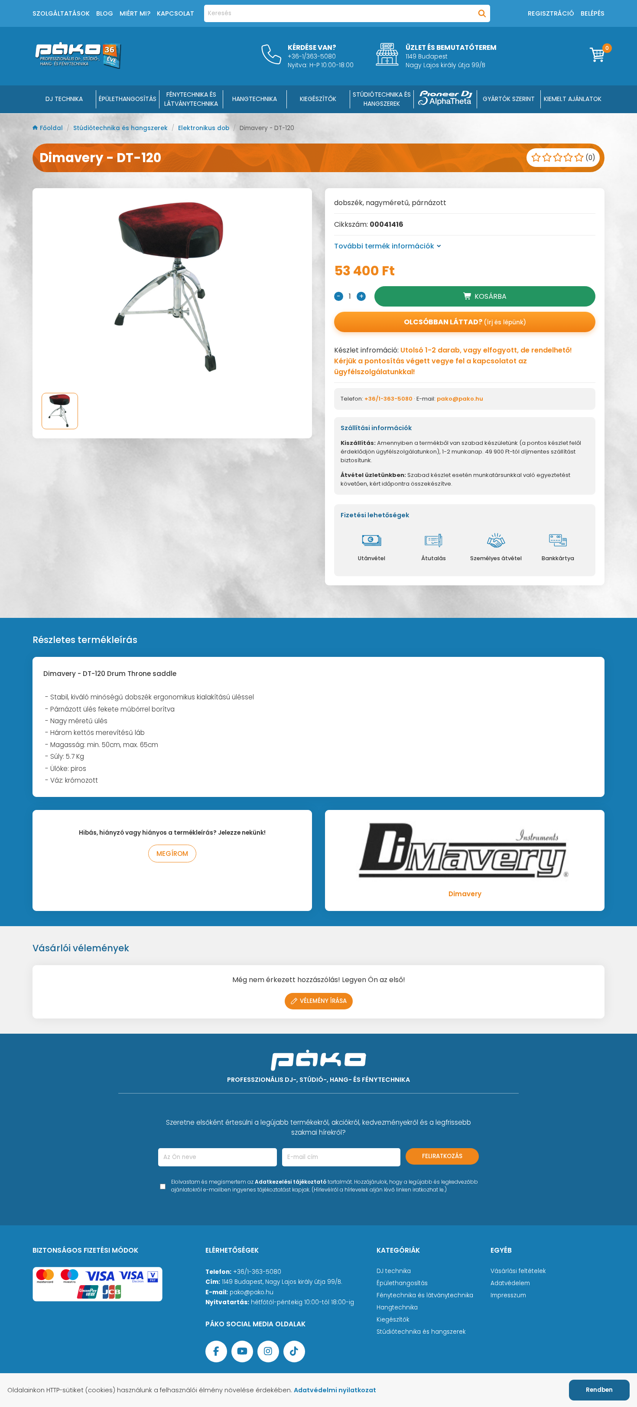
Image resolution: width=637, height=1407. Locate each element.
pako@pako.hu (460, 399)
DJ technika (394, 1271)
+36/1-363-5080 (388, 399)
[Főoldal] (78, 67)
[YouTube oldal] (242, 1351)
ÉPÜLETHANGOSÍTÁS (127, 99)
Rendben (599, 1390)
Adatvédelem (510, 1283)
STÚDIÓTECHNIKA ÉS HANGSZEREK (382, 99)
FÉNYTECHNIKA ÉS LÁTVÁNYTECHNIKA (191, 99)
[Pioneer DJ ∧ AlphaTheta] (445, 99)
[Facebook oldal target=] (216, 1351)
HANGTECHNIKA (254, 99)
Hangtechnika (397, 1307)
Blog (104, 13)
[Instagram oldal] (268, 1351)
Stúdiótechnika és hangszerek (121, 128)
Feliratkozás (442, 1156)
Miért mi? (135, 13)
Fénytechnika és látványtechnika (425, 1295)
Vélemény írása (323, 1001)
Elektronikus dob (204, 128)
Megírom (172, 853)
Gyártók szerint (509, 99)
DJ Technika (64, 99)
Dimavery (464, 893)
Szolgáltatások (61, 13)
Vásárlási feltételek (518, 1271)
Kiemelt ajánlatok (572, 99)
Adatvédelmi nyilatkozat (335, 1390)
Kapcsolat (175, 13)
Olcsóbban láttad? (465, 322)
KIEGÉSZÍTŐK (318, 99)
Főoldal (52, 128)
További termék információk (384, 246)
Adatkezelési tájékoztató (290, 1181)
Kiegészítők (393, 1320)
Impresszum (508, 1295)
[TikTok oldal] (294, 1351)
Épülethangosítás (402, 1283)
